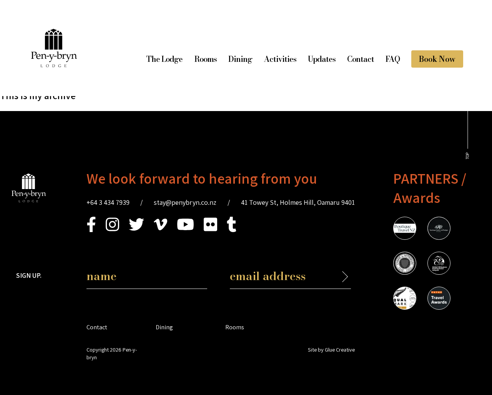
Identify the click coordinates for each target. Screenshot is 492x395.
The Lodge (164, 59)
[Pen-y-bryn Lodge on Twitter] (136, 229)
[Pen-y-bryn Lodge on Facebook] (91, 229)
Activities (280, 59)
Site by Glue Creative (331, 349)
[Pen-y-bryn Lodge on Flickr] (210, 229)
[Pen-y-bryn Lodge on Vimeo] (160, 229)
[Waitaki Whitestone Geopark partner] (438, 264)
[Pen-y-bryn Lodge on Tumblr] (231, 229)
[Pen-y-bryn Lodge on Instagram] (112, 229)
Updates (322, 59)
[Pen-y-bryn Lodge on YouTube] (185, 229)
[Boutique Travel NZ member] (404, 229)
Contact (360, 59)
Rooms (205, 59)
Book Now (437, 59)
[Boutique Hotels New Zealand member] (438, 229)
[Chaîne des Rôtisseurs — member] (404, 264)
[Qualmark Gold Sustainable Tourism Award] (404, 299)
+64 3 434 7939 (108, 202)
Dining (240, 59)
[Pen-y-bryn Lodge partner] (438, 299)
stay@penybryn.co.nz (185, 202)
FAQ (393, 59)
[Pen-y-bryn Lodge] (54, 64)
